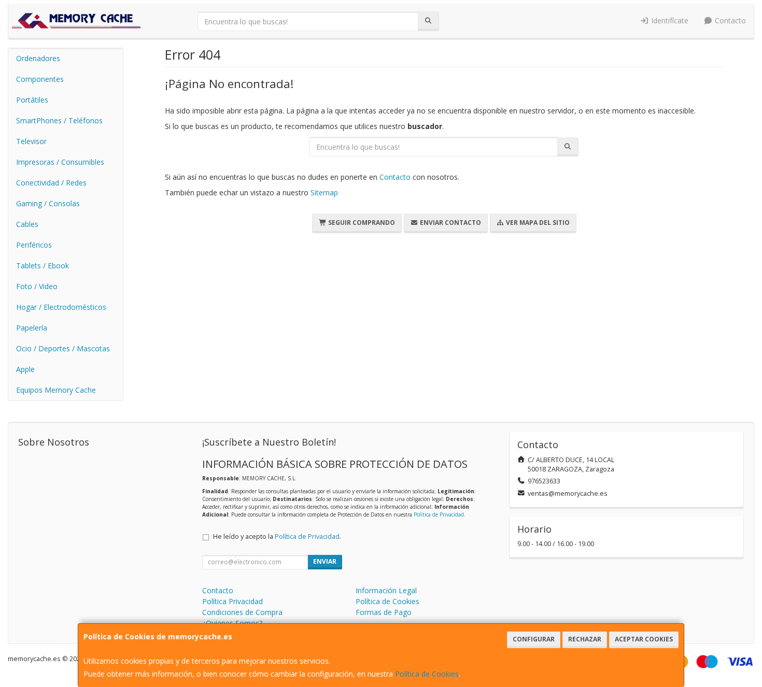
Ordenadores (38, 58)
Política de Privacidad (439, 514)
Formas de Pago (384, 612)
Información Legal (386, 590)
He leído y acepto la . (277, 536)
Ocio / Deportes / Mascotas (63, 348)
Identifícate (668, 20)
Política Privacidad (232, 601)
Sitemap (324, 192)
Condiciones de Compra (242, 612)
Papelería (31, 328)
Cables (27, 224)
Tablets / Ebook (42, 265)
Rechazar (584, 639)
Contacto (729, 20)
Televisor (31, 141)
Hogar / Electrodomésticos (61, 307)
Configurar (534, 639)
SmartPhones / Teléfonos (59, 120)
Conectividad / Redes (51, 183)
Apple (25, 369)
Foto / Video (37, 286)
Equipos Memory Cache (56, 390)
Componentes (40, 79)
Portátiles (32, 100)
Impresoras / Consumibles (60, 162)
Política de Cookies (427, 674)
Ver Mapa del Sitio (537, 222)
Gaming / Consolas (48, 203)
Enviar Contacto (449, 222)
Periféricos (34, 245)
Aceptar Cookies (644, 639)
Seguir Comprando (361, 222)
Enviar (324, 561)
